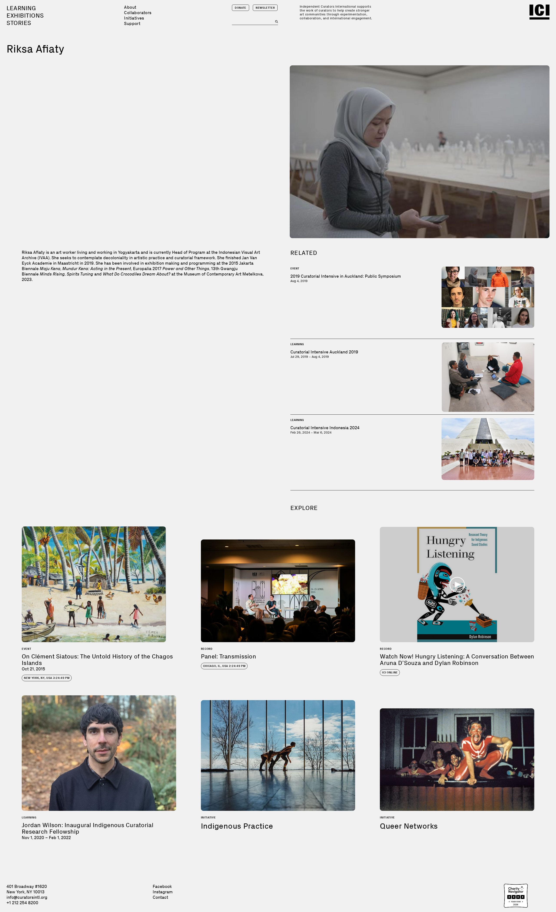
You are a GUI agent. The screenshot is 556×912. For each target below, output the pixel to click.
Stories (19, 22)
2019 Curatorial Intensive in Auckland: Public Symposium (345, 276)
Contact (160, 897)
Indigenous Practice (237, 826)
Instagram (163, 891)
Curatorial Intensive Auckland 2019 (324, 352)
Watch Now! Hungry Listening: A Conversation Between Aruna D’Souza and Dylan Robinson (457, 659)
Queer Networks (409, 826)
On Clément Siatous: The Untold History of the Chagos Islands (97, 659)
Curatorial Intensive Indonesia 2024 (324, 427)
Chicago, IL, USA (224, 666)
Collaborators (137, 12)
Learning (21, 8)
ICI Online (390, 672)
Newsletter (265, 7)
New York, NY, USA (47, 677)
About (130, 7)
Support (132, 23)
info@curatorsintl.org (27, 897)
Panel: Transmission (228, 656)
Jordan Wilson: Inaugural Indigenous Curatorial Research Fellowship (87, 828)
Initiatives (134, 18)
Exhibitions (25, 15)
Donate (240, 7)
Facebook (162, 886)
